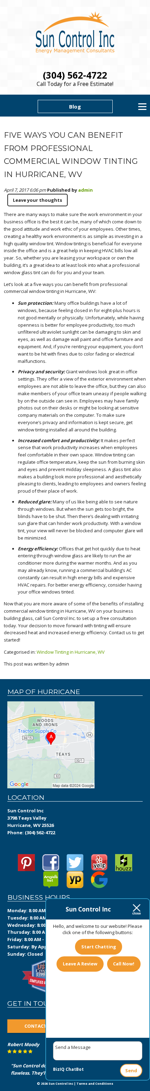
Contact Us (39, 1026)
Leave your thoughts (37, 200)
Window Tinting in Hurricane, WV (71, 652)
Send (131, 1070)
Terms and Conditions (94, 1083)
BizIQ (59, 1069)
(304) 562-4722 (75, 75)
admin (85, 190)
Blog (75, 106)
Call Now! (123, 964)
